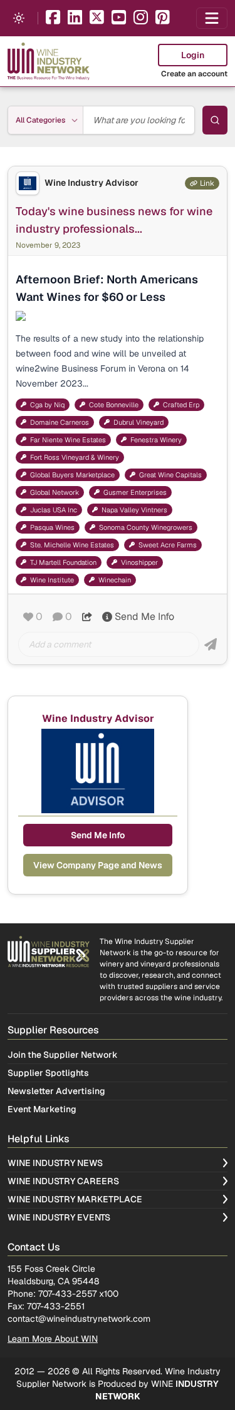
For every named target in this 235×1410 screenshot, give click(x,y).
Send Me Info (144, 616)
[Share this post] (87, 617)
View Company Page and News (97, 865)
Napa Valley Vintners (134, 509)
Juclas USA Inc (53, 509)
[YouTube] (119, 18)
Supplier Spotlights (48, 1072)
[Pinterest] (162, 18)
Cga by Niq (47, 404)
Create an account (194, 74)
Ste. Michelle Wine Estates (72, 544)
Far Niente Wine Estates (68, 439)
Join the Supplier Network (63, 1054)
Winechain (114, 580)
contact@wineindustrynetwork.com (79, 1318)
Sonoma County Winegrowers (145, 527)
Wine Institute (52, 580)
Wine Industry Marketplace (75, 1199)
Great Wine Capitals (170, 474)
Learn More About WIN (53, 1338)
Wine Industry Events (59, 1217)
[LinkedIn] (75, 18)
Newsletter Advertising (56, 1091)
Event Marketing (42, 1109)
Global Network (54, 492)
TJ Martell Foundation (63, 562)
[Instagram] (140, 18)
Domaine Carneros (59, 422)
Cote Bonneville (113, 404)
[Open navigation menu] (211, 18)
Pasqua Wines (52, 527)
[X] (97, 18)
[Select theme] (19, 18)
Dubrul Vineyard (138, 422)
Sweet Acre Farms (167, 544)
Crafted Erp (181, 404)
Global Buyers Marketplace (72, 474)
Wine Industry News (55, 1163)
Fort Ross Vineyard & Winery (74, 457)
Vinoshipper (139, 562)
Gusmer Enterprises (135, 492)
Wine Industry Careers (63, 1181)
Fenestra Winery (156, 439)
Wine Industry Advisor (91, 183)
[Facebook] (53, 18)
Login (192, 55)
